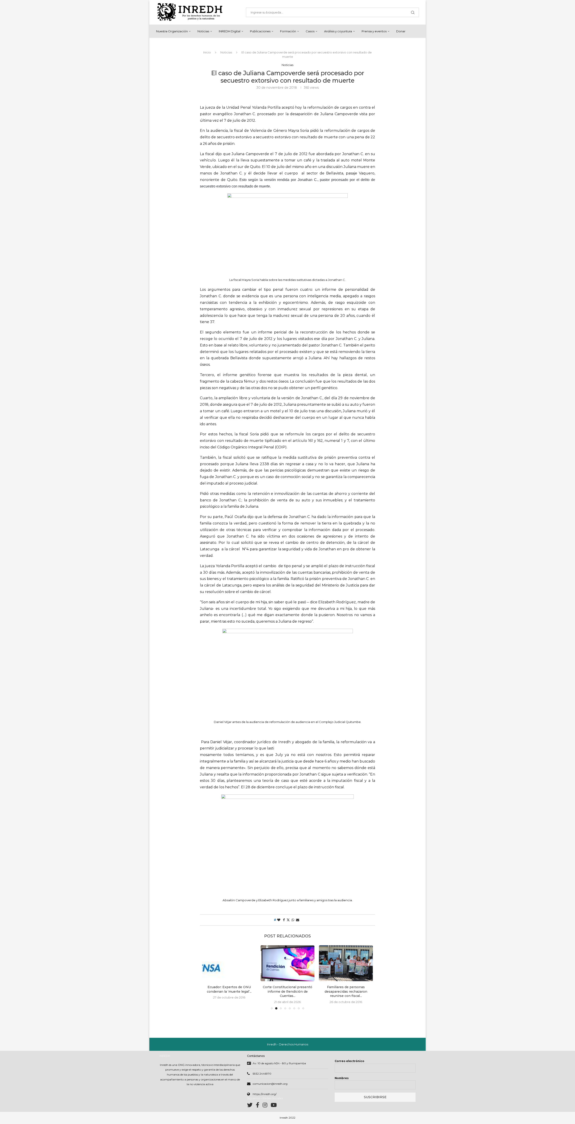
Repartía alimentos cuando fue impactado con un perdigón (346, 989)
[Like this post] (278, 920)
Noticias (203, 31)
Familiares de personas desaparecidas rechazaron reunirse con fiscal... (287, 991)
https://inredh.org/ (264, 1094)
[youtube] (274, 1106)
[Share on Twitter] (288, 920)
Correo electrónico (349, 1061)
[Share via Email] (297, 920)
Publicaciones (260, 31)
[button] (208, 977)
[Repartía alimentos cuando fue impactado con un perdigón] (346, 963)
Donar (400, 31)
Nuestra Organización (172, 31)
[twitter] (251, 1106)
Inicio (207, 52)
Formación (288, 31)
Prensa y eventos (374, 31)
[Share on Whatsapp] (293, 920)
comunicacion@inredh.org (270, 1083)
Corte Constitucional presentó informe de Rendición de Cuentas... (229, 991)
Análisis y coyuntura (338, 31)
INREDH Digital (229, 31)
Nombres (342, 1078)
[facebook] (259, 1106)
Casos (310, 31)
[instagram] (267, 1106)
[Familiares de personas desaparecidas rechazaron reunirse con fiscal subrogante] (287, 963)
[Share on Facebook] (284, 920)
